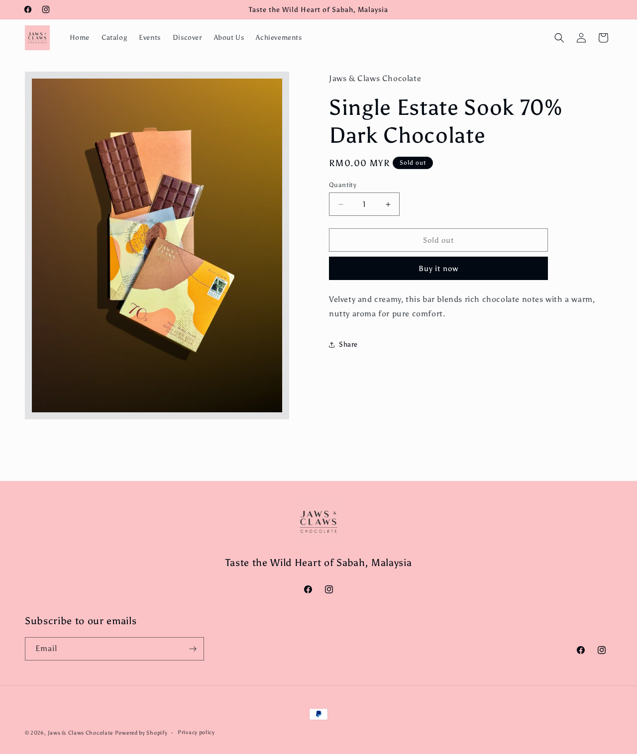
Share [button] (348, 344)
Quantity (342, 184)
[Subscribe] (193, 648)
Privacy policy (196, 732)
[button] (559, 38)
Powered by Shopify (141, 733)
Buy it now (438, 268)
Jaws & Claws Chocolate (80, 733)
